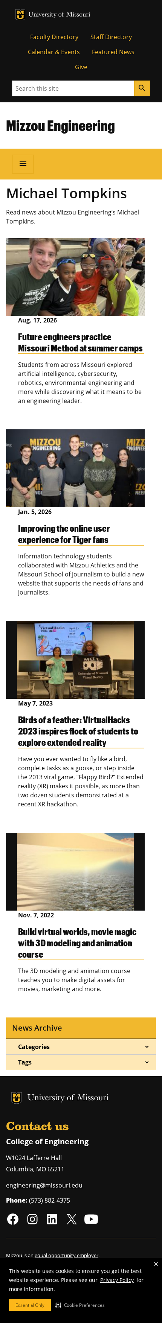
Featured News (113, 52)
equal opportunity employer (66, 1255)
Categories (34, 1047)
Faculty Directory (54, 37)
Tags (25, 1062)
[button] (80, 1305)
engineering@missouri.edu (44, 1185)
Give (81, 67)
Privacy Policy (117, 1279)
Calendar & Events (54, 52)
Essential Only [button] (29, 1305)
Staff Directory (111, 37)
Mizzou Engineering (60, 125)
